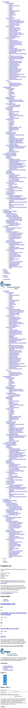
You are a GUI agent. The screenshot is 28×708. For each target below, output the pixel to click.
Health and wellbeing (14, 258)
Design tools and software (12, 231)
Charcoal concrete (13, 66)
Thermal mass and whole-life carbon (17, 169)
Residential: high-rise (14, 128)
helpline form (4, 583)
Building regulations (11, 103)
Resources (5, 226)
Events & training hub (11, 213)
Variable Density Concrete (15, 43)
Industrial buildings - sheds (15, 127)
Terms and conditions (8, 669)
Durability (8, 156)
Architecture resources (14, 243)
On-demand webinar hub (12, 215)
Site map (5, 668)
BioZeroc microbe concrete (15, 61)
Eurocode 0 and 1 (10, 97)
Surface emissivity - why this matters (17, 165)
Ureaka (10, 39)
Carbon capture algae (14, 63)
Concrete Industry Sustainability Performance (16, 198)
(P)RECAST (12, 45)
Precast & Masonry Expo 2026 (10, 628)
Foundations (12, 93)
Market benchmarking (14, 264)
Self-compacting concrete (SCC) (16, 34)
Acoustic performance (11, 155)
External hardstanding (14, 111)
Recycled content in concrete (15, 187)
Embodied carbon (13, 176)
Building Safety (10, 107)
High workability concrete (15, 28)
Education (11, 123)
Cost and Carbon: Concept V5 (16, 233)
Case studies (6, 209)
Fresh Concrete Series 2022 (15, 218)
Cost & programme (10, 193)
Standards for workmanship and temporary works (16, 143)
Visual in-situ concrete (14, 23)
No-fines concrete (13, 31)
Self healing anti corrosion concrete (17, 49)
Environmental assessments (12, 145)
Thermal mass (9, 158)
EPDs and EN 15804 (14, 151)
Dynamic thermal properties (15, 237)
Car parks (11, 120)
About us (5, 270)
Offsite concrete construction (15, 266)
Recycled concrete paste (14, 71)
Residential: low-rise (13, 129)
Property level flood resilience (16, 190)
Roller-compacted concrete (15, 32)
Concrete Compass (10, 249)
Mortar (10, 9)
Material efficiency (13, 265)
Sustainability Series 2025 (15, 224)
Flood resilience (9, 189)
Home (4, 561)
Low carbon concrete (14, 178)
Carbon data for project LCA (15, 252)
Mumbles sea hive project (15, 70)
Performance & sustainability (10, 154)
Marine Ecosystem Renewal (15, 41)
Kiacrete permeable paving (15, 69)
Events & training (7, 212)
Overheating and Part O (14, 106)
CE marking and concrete (15, 83)
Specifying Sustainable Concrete (13, 227)
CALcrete (11, 239)
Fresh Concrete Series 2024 (12, 216)
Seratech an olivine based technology (17, 76)
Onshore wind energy (14, 118)
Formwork (11, 92)
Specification (6, 1)
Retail (10, 131)
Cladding (11, 89)
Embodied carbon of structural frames (17, 177)
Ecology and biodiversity (15, 196)
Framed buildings (10, 98)
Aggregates (11, 13)
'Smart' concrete (12, 78)
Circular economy (10, 182)
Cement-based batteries (14, 65)
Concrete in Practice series (12, 225)
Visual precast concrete (14, 25)
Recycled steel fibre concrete (15, 44)
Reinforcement (12, 14)
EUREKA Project (13, 48)
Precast (10, 7)
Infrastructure (9, 109)
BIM (10, 81)
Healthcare (11, 124)
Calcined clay (12, 12)
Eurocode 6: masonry (11, 153)
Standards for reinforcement (15, 141)
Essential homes (12, 52)
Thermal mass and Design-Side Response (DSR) (16, 168)
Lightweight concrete (14, 30)
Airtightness (9, 171)
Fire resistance (9, 172)
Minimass (11, 47)
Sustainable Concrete (8, 667)
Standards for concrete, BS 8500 (16, 138)
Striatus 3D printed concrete (15, 79)
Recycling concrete (13, 186)
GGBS (10, 4)
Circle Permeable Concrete (15, 50)
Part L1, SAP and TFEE (14, 105)
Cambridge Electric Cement (15, 62)
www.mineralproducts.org (6, 593)
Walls (10, 94)
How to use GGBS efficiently (16, 261)
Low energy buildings (14, 180)
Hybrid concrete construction (15, 100)
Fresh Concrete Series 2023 (15, 217)
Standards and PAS (10, 133)
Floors (10, 91)
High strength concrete (14, 27)
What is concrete (10, 3)
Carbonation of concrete (14, 174)
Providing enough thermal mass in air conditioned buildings (17, 161)
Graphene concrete (13, 67)
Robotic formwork (13, 72)
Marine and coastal (13, 114)
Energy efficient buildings (15, 256)
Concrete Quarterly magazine (10, 211)
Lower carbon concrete (14, 262)
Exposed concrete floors (14, 19)
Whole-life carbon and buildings (16, 181)
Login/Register (6, 273)
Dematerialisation (13, 184)
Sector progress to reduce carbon (16, 74)
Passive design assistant (14, 238)
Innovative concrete (10, 38)
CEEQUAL (12, 150)
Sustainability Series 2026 (12, 222)
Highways (11, 112)
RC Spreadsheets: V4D (14, 235)
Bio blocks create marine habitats (16, 57)
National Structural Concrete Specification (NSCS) (15, 85)
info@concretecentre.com (9, 580)
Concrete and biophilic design (16, 195)
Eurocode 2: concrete (11, 132)
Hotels (10, 125)
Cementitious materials (14, 10)
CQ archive (9, 230)
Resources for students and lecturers (14, 242)
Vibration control (10, 191)
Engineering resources (14, 247)
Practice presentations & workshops (14, 220)
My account (6, 600)
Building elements (10, 88)
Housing (11, 260)
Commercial (12, 122)
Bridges (11, 110)
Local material (9, 194)
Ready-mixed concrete (14, 5)
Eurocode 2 (11, 257)
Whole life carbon (10, 173)
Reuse (10, 185)
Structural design (7, 87)
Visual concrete (9, 18)
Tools (7, 80)
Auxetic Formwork (13, 40)
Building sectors (10, 119)
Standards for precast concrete (16, 140)
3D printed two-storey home (15, 56)
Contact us (5, 271)
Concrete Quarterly (7, 666)
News (4, 269)
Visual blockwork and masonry (16, 22)
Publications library (10, 240)
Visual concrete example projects (16, 21)
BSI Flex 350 (12, 137)
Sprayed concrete (13, 35)
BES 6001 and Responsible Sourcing (17, 146)
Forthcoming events (8, 604)
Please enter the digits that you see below (10, 694)
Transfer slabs (12, 96)
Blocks (10, 8)
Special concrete (10, 26)
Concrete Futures (10, 229)
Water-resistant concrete (14, 36)
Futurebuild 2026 (10, 221)
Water (10, 16)
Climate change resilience (15, 255)
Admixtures (12, 17)
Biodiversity (12, 251)
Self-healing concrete (14, 75)
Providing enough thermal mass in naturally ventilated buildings (17, 164)
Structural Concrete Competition (16, 248)
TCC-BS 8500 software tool (15, 234)
